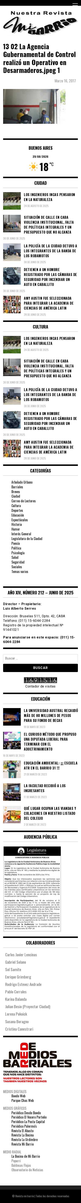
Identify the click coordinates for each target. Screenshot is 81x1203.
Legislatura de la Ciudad (26, 538)
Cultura (16, 505)
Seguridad (18, 562)
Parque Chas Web (22, 1100)
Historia (16, 524)
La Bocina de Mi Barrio (25, 1156)
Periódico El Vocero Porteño (29, 1117)
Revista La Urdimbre (24, 1139)
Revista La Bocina (22, 1135)
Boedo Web (18, 1095)
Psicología (18, 552)
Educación (17, 515)
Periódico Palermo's (24, 1126)
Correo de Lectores (23, 500)
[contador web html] (40, 680)
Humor (15, 529)
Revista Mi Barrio (22, 1144)
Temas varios (19, 571)
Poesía (15, 543)
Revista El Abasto (22, 1130)
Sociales (16, 566)
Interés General (21, 533)
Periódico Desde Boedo (26, 1112)
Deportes (17, 510)
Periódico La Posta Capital (28, 1121)
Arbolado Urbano (21, 482)
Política (16, 548)
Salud (14, 557)
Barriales (17, 486)
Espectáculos (19, 519)
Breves (15, 491)
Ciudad (15, 496)
